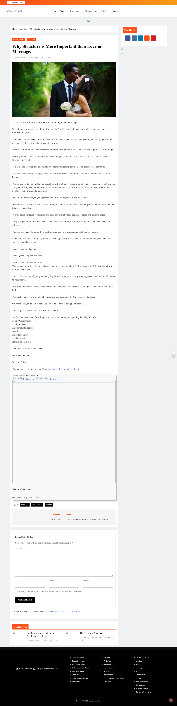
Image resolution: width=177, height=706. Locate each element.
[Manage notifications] (171, 700)
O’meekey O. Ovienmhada (91, 638)
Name (17, 581)
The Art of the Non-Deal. (92, 633)
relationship (37, 505)
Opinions (115, 11)
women (49, 505)
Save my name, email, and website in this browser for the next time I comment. (50, 592)
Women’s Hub (18, 39)
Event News (74, 11)
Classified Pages (91, 11)
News (62, 11)
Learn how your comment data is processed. (62, 611)
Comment (20, 548)
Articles (103, 11)
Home (53, 11)
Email (51, 581)
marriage (24, 505)
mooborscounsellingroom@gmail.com (61, 369)
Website (86, 581)
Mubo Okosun (19, 58)
